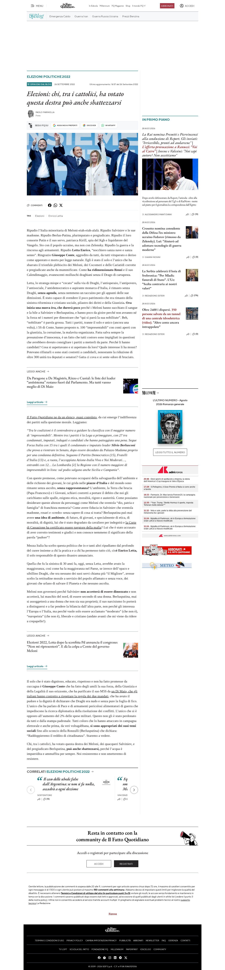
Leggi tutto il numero (170, 452)
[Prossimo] (134, 790)
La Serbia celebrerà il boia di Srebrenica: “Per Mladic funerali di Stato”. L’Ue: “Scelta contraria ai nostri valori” (161, 279)
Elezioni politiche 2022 (48, 77)
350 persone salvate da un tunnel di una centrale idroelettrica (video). (161, 316)
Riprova (113, 913)
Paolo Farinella (45, 112)
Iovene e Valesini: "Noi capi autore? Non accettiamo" (169, 153)
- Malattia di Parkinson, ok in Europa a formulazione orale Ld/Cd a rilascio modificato (170, 519)
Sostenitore (44, 795)
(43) (128, 799)
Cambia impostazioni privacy (101, 940)
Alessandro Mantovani (157, 214)
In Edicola (93, 6)
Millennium (105, 6)
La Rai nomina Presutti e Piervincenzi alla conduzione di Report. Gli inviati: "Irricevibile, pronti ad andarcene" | (170, 138)
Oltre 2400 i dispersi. (156, 309)
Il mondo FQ (137, 5)
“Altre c (158, 322)
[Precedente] (31, 790)
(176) (196, 295)
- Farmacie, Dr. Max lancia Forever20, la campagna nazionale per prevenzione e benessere (169, 496)
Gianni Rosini (151, 257)
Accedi (99, 863)
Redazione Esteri (153, 295)
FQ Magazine (118, 6)
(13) (48, 799)
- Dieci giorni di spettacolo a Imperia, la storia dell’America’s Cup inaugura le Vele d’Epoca (167, 480)
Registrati (126, 863)
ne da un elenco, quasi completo (62, 417)
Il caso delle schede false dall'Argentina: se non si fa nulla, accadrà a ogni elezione (69, 783)
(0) (197, 257)
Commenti (36, 205)
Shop (128, 6)
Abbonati (167, 5)
